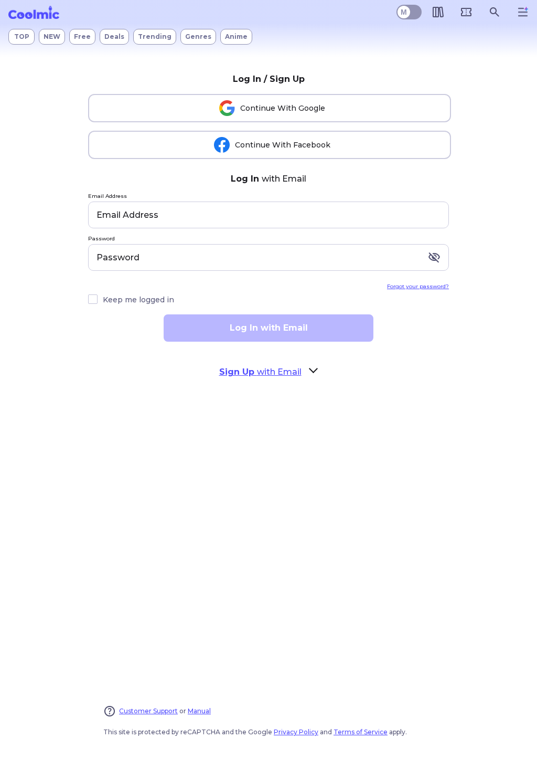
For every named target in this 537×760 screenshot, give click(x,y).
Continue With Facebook (282, 145)
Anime (236, 36)
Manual (199, 711)
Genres (198, 36)
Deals (114, 36)
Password (101, 239)
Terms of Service (361, 732)
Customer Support (148, 711)
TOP (21, 36)
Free (82, 36)
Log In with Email (269, 328)
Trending (154, 36)
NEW (52, 36)
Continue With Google (282, 108)
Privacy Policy (296, 732)
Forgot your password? (418, 286)
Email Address (107, 196)
